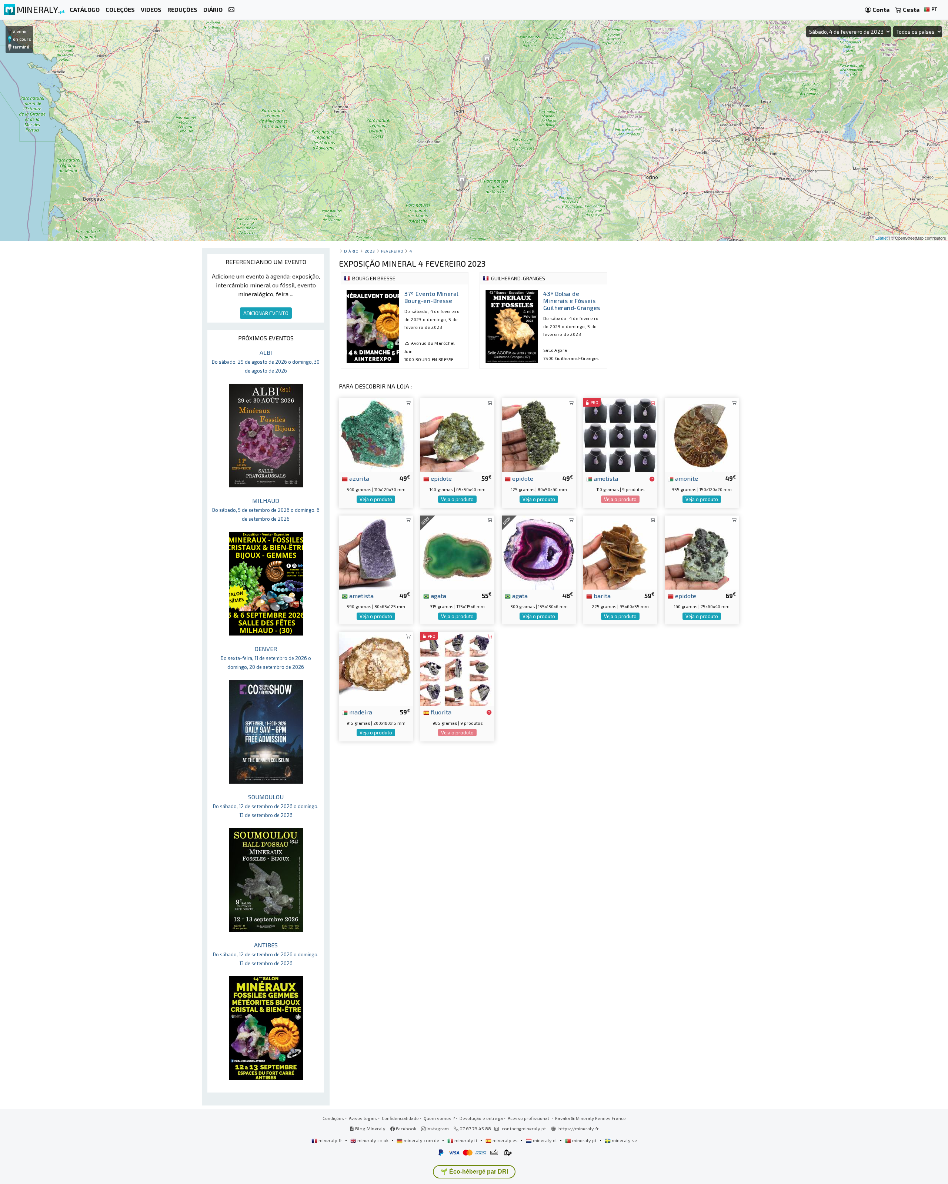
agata (437, 595)
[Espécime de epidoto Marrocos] (539, 434)
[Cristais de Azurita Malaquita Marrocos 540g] (376, 434)
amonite (686, 478)
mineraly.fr (330, 1140)
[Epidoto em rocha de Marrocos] (457, 434)
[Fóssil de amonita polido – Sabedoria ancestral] (702, 434)
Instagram (437, 1128)
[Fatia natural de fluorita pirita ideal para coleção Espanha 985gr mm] (457, 667)
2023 (370, 251)
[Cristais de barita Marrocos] (620, 551)
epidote (440, 478)
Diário (351, 251)
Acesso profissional (529, 1118)
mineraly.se (624, 1140)
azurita (358, 478)
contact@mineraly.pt (524, 1128)
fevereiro (392, 251)
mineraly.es (505, 1140)
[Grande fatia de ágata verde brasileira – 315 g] (457, 551)
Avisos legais (363, 1118)
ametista (605, 478)
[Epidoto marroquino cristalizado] (702, 551)
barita (601, 595)
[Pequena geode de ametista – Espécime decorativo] (376, 551)
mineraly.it (465, 1140)
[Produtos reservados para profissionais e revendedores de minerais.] (652, 479)
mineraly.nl (545, 1140)
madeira (360, 712)
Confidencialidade (400, 1118)
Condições (333, 1118)
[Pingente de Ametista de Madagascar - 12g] (620, 434)
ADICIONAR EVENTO (265, 313)
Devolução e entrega (481, 1118)
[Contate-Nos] (231, 10)
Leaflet (881, 238)
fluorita (440, 712)
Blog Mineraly (369, 1128)
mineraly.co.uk (373, 1140)
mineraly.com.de (421, 1140)
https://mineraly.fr (578, 1128)
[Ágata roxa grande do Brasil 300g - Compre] (539, 551)
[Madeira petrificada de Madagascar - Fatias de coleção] (376, 667)
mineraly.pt (584, 1140)
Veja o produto (376, 499)
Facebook (405, 1128)
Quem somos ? (439, 1118)
